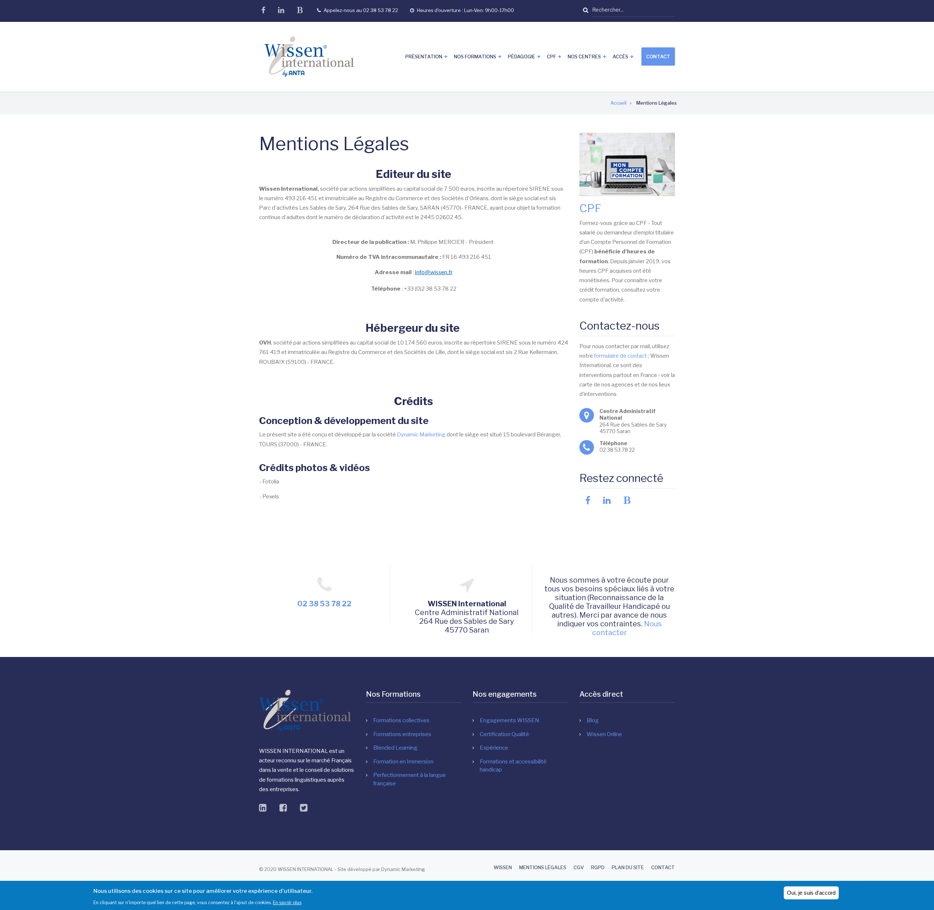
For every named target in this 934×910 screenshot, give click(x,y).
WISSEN (503, 867)
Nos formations (475, 56)
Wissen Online (604, 734)
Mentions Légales (542, 867)
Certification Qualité (504, 734)
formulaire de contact (620, 356)
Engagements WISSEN (509, 720)
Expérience (494, 747)
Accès (620, 56)
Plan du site (628, 867)
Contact (658, 56)
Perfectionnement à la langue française (409, 779)
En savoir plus (287, 902)
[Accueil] (309, 56)
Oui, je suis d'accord (811, 893)
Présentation (423, 56)
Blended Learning (395, 747)
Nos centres (584, 56)
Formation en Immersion (403, 761)
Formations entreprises (402, 734)
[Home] (305, 710)
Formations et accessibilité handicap (513, 765)
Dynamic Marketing (421, 434)
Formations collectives (401, 720)
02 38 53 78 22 (324, 603)
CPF (551, 56)
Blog (593, 720)
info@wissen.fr (434, 272)
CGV (579, 867)
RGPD (598, 867)
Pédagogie (521, 56)
